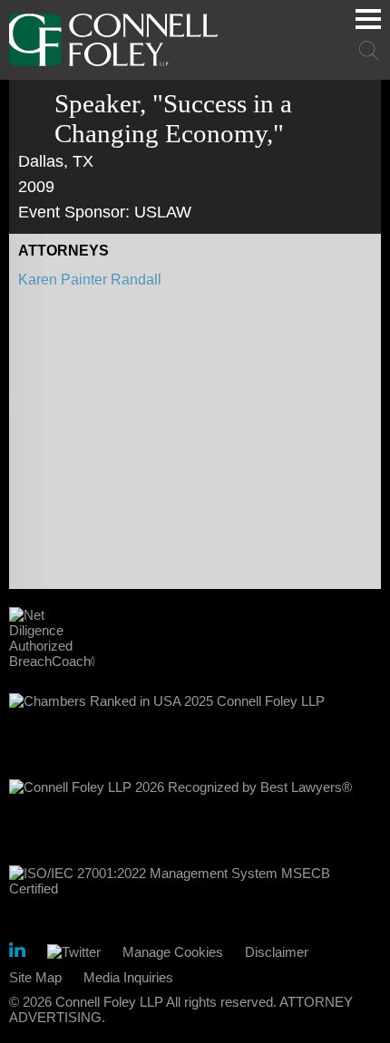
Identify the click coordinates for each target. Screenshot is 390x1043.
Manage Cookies (172, 952)
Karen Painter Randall (89, 279)
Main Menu (368, 19)
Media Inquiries (128, 977)
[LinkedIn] (17, 953)
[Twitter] (74, 952)
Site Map (35, 977)
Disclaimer (276, 952)
